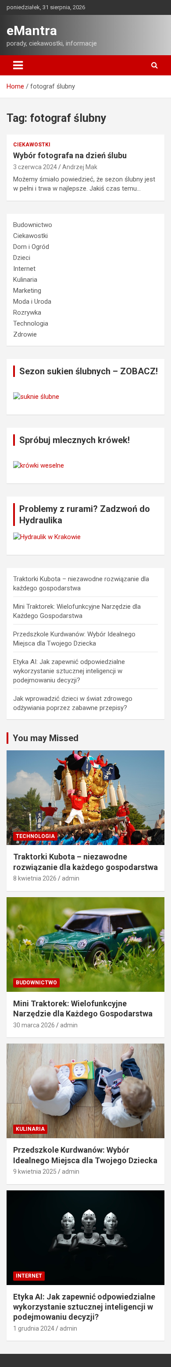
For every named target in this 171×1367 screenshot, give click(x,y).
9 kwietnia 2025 (35, 1171)
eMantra (32, 30)
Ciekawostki (31, 145)
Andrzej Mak (79, 166)
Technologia (30, 323)
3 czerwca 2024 (35, 166)
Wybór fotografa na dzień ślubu (70, 155)
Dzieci (21, 258)
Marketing (27, 291)
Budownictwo (32, 225)
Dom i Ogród (31, 247)
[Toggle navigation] (18, 65)
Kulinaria (25, 280)
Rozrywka (27, 312)
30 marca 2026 (34, 1025)
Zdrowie (25, 334)
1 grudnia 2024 (33, 1328)
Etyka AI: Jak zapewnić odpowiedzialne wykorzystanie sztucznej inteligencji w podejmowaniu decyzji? (69, 671)
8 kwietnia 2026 (35, 878)
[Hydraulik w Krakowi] (47, 537)
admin (70, 878)
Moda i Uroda (32, 301)
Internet (24, 269)
